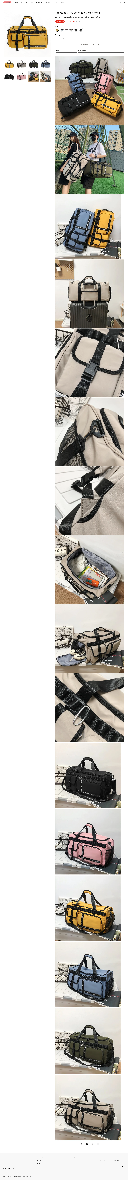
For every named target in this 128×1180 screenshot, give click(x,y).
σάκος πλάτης (39, 2)
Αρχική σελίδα (18, 2)
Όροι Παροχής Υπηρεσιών (8, 1168)
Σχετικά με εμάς (37, 1160)
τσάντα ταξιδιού (59, 2)
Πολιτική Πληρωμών (38, 1163)
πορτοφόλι (49, 2)
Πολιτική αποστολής (7, 1160)
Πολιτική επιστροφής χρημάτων (10, 1165)
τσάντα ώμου (29, 2)
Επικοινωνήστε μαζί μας (39, 1165)
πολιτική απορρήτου (7, 1163)
